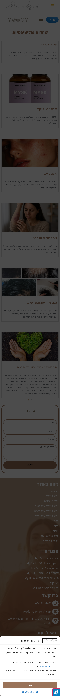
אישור (30, 685)
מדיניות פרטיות (47, 666)
